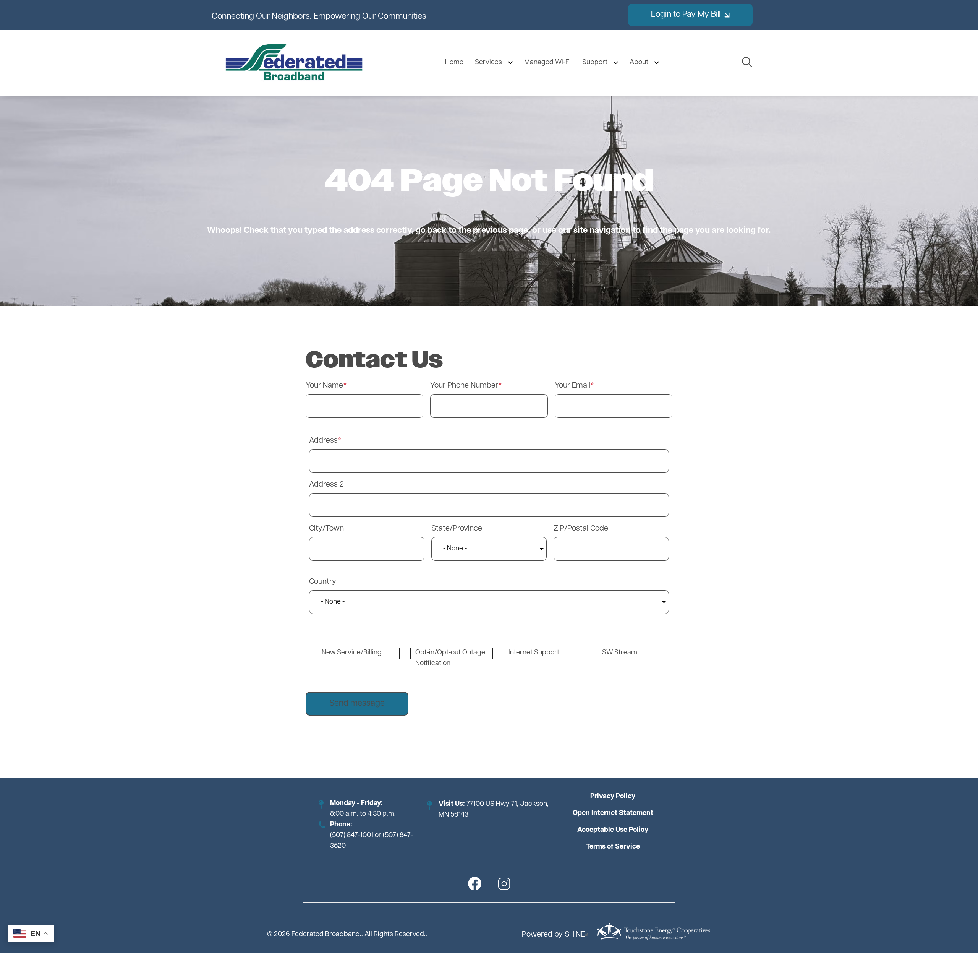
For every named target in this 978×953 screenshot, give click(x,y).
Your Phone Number (464, 386)
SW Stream (619, 652)
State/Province (456, 529)
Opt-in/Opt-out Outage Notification (450, 658)
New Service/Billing (352, 652)
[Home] (294, 63)
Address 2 (326, 485)
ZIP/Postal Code (581, 529)
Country (322, 582)
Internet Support (533, 652)
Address (323, 441)
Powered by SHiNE (553, 934)
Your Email (572, 386)
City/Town (326, 529)
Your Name (324, 386)
